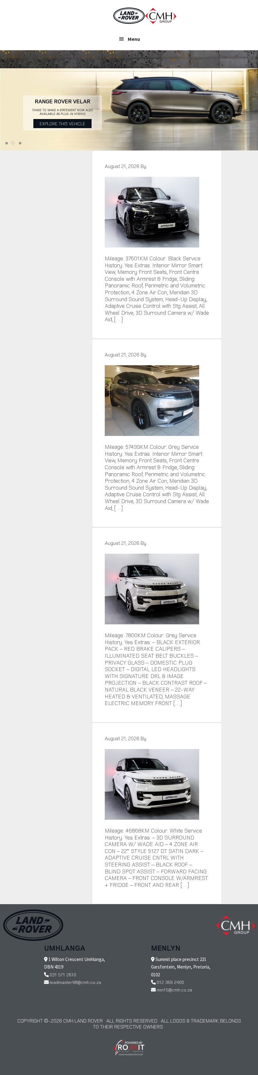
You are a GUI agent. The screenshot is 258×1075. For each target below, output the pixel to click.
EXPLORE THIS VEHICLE (62, 124)
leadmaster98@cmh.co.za (75, 982)
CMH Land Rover (129, 15)
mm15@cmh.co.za (174, 989)
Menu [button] (134, 39)
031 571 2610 (63, 974)
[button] (6, 143)
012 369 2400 (170, 982)
